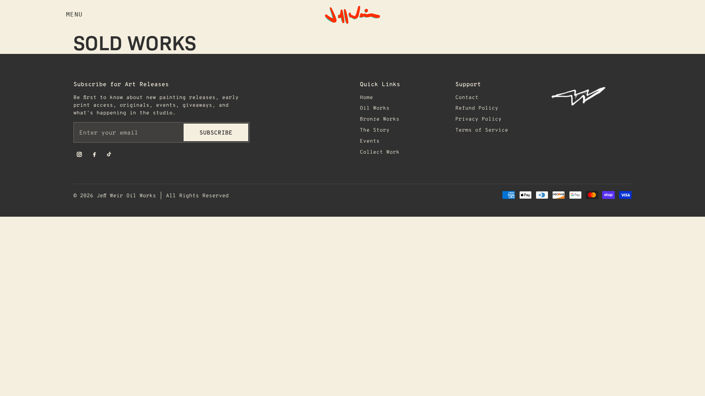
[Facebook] (94, 154)
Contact (466, 97)
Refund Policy (476, 107)
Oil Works (375, 107)
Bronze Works (380, 118)
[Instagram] (79, 154)
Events (370, 140)
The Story (375, 129)
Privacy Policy (478, 118)
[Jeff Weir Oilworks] (352, 15)
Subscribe (215, 132)
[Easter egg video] (591, 96)
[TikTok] (109, 154)
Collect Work (380, 151)
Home (366, 97)
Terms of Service (481, 129)
